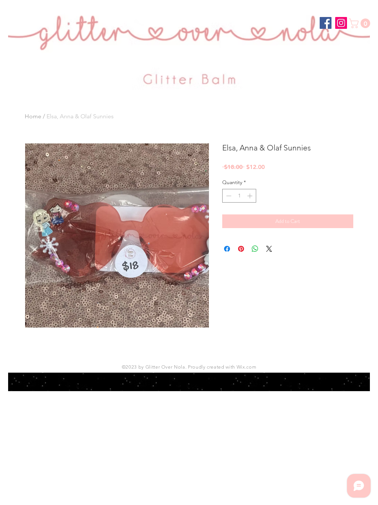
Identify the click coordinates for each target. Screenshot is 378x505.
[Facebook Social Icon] (325, 23)
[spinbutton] (239, 195)
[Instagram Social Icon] (341, 23)
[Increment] (250, 195)
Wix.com (247, 367)
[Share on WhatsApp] (255, 248)
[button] (360, 23)
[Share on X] (269, 248)
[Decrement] (228, 195)
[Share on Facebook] (227, 248)
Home (33, 116)
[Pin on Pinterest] (241, 248)
